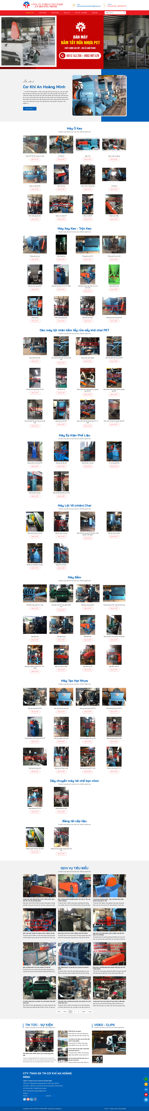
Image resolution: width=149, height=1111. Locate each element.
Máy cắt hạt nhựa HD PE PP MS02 (61, 286)
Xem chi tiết (34, 159)
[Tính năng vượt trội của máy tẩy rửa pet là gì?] (63, 1053)
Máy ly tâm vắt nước (34, 358)
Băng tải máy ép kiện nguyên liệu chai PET (61, 849)
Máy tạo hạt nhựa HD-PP (114, 768)
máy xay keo (41, 1096)
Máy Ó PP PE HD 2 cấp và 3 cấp (35, 156)
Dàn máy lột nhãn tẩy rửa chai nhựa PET (61, 358)
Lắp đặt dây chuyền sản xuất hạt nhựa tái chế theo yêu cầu (74, 1002)
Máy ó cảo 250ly (114, 216)
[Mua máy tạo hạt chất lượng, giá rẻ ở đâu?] (74, 919)
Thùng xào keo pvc (35, 256)
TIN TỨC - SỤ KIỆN (81, 13)
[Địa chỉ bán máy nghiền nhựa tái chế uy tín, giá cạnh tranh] (74, 885)
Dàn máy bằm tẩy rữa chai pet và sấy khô (35, 422)
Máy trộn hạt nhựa (88, 317)
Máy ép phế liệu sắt (61, 463)
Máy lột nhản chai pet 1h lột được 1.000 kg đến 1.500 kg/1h (88, 534)
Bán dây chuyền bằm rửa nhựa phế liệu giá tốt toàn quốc (109, 968)
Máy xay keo (34, 317)
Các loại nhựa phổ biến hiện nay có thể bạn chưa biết (78, 1031)
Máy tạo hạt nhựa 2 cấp (61, 768)
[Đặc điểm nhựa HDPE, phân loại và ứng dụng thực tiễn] (39, 1041)
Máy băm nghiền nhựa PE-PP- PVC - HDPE (35, 667)
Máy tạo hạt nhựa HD (35, 768)
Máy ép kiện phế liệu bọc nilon (61, 493)
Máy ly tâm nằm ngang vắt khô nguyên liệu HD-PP (87, 390)
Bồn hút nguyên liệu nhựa (61, 738)
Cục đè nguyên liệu (114, 463)
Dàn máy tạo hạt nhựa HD (61, 708)
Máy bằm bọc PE (87, 666)
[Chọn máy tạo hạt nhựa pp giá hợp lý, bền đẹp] (109, 988)
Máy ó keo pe (61, 186)
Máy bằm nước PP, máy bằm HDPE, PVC (61, 605)
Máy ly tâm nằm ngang (87, 358)
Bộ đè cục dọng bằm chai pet (35, 565)
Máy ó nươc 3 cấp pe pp (87, 186)
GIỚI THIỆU (42, 13)
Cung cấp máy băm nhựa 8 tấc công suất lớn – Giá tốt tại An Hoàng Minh (39, 900)
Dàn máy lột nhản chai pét (35, 533)
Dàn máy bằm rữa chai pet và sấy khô (114, 636)
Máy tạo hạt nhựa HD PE (35, 708)
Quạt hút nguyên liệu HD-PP (88, 738)
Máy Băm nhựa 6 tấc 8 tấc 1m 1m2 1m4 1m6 (87, 287)
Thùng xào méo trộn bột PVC (114, 317)
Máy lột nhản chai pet (61, 533)
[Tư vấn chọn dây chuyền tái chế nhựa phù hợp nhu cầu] (39, 988)
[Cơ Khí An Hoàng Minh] (109, 1043)
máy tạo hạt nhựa (33, 1096)
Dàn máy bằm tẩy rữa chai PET (114, 358)
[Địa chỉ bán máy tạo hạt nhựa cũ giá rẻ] (39, 954)
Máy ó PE (87, 156)
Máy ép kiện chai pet (87, 463)
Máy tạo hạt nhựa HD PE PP (88, 708)
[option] (109, 1043)
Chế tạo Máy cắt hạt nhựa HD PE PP (35, 738)
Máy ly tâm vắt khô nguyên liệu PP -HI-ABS (88, 422)
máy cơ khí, (54, 1096)
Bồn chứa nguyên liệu (35, 216)
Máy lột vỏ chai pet (61, 565)
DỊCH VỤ (67, 13)
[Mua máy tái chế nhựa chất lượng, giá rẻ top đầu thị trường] (109, 919)
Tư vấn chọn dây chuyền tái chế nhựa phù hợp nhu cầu (39, 1002)
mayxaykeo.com (33, 1093)
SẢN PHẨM (55, 13)
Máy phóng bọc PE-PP (35, 808)
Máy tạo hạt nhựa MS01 (35, 286)
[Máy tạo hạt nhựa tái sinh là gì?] (63, 1043)
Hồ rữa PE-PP (61, 389)
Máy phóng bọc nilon (61, 808)
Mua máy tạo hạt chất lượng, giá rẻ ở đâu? (73, 933)
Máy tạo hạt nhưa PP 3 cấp (87, 768)
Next (83, 1011)
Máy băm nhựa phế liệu (87, 605)
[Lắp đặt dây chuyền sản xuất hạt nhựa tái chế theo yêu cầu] (74, 988)
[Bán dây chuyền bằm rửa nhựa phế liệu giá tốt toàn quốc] (109, 954)
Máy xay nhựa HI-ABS (61, 666)
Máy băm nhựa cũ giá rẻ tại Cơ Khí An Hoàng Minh (73, 968)
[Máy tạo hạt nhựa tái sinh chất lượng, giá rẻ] (39, 919)
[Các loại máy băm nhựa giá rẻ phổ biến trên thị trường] (63, 1062)
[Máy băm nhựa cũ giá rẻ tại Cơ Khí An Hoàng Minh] (74, 954)
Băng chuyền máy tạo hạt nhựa (35, 849)
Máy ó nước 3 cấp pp (114, 156)
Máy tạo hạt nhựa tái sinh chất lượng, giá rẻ (38, 933)
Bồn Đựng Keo (61, 256)
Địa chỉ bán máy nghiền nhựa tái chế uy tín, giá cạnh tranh (74, 900)
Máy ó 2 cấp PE (87, 216)
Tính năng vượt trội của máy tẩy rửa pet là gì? (78, 1050)
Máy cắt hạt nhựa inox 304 (114, 738)
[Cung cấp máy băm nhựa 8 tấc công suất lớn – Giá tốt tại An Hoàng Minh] (39, 885)
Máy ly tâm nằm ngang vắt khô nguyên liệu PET (114, 390)
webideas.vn (58, 1108)
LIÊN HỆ (94, 13)
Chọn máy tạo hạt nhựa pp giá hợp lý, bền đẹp (109, 1001)
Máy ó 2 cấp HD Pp (35, 186)
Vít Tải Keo (61, 156)
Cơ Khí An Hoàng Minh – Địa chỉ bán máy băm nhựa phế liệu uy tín (108, 900)
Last (90, 1011)
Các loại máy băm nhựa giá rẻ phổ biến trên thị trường (78, 1060)
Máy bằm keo (35, 636)
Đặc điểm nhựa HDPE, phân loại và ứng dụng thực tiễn (38, 1054)
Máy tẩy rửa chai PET (61, 421)
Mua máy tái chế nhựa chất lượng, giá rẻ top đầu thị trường (108, 934)
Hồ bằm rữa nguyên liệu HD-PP (35, 389)
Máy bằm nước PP (114, 666)
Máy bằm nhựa (61, 636)
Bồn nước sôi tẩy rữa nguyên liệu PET (114, 421)
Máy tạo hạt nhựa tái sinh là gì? (77, 1040)
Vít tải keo (114, 186)
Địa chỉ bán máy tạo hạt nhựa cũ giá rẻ (36, 967)
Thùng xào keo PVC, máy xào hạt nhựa (114, 605)
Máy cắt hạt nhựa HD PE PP (114, 708)
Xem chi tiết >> (30, 108)
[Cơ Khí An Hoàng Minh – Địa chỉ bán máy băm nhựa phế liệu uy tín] (109, 885)
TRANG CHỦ (30, 13)
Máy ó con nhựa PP (61, 216)
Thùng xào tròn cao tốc (114, 256)
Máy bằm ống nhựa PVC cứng (35, 605)
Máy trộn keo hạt (114, 286)
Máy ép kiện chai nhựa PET (35, 463)
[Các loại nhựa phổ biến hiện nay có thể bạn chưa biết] (63, 1033)
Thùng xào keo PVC (87, 256)
